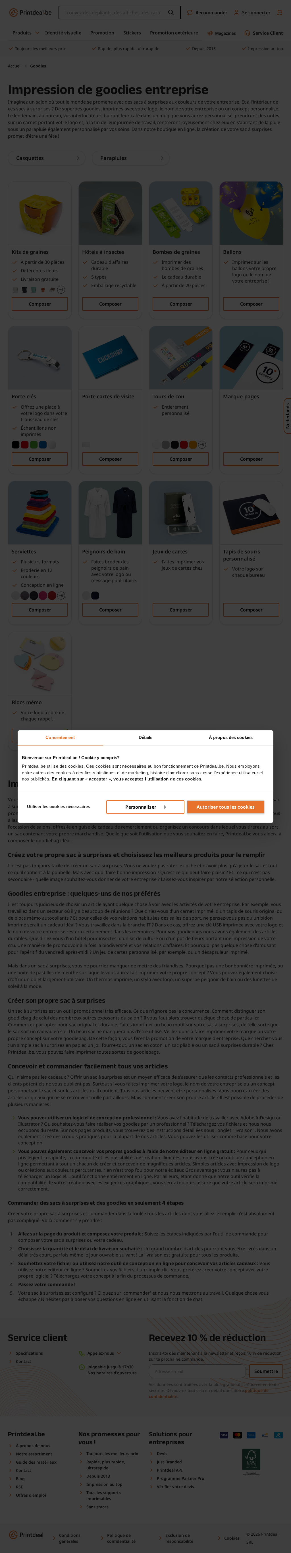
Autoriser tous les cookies (226, 807)
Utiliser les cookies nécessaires (58, 806)
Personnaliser (140, 807)
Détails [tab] (146, 737)
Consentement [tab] (60, 737)
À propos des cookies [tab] (231, 737)
